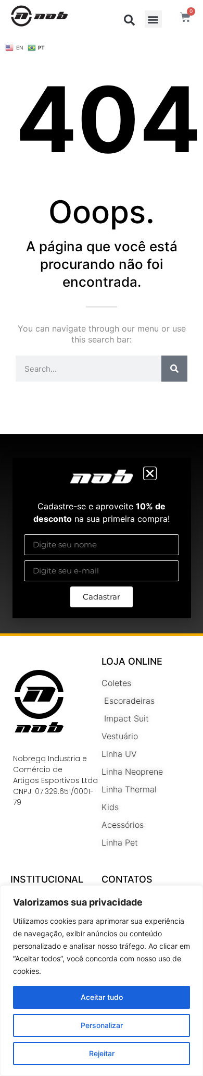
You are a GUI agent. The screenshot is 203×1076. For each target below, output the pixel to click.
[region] (101, 980)
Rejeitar (102, 1053)
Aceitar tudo (102, 997)
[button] (150, 473)
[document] (101, 538)
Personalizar (102, 1025)
